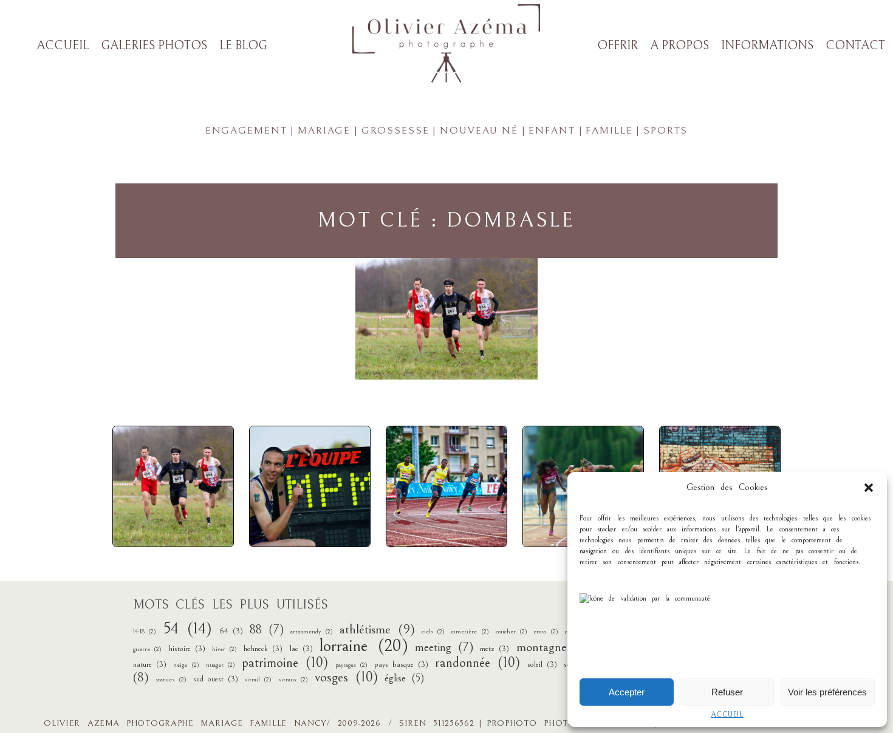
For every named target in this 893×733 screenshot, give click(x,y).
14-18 (144, 631)
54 (188, 628)
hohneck (263, 648)
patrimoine (285, 662)
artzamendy (311, 631)
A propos (679, 46)
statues (171, 679)
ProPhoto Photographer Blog (568, 723)
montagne (553, 647)
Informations (767, 46)
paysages (351, 665)
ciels (433, 631)
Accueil (727, 714)
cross (546, 631)
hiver (224, 649)
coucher (511, 631)
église (404, 678)
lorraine (364, 646)
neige (186, 665)
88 (267, 630)
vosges (346, 677)
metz (494, 648)
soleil (542, 664)
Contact (855, 46)
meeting (444, 648)
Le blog (243, 46)
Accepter (627, 692)
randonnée (477, 662)
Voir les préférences (827, 692)
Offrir (617, 46)
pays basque (401, 664)
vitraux (293, 679)
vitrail (258, 679)
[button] (869, 488)
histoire (187, 648)
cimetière (469, 631)
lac (301, 648)
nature (149, 664)
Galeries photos (154, 46)
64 (231, 631)
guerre (147, 649)
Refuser (727, 692)
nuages (220, 665)
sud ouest (215, 679)
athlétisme (377, 629)
